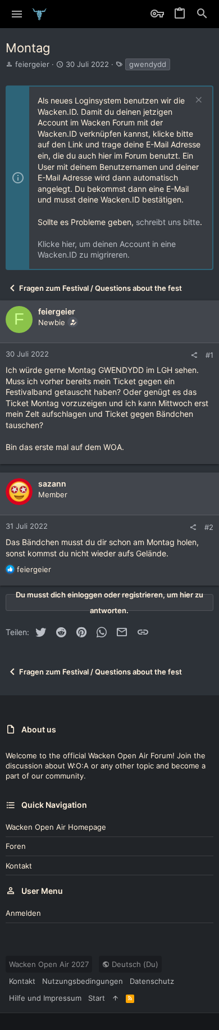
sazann (52, 483)
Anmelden (23, 912)
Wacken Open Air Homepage (56, 826)
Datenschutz (152, 981)
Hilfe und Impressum (45, 997)
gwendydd (147, 64)
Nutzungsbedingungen (82, 981)
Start (96, 997)
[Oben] (115, 997)
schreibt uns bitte (168, 222)
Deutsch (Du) (134, 964)
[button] (17, 14)
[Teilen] (194, 355)
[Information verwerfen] (197, 101)
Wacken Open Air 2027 (49, 964)
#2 (208, 527)
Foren (16, 846)
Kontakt (19, 865)
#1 (209, 354)
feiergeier (32, 64)
